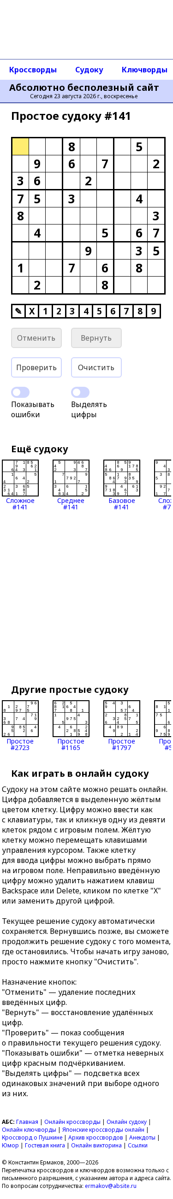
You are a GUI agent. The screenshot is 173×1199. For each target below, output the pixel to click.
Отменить (36, 338)
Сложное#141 (20, 503)
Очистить (96, 367)
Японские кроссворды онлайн (103, 1130)
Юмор (10, 1145)
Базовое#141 (121, 503)
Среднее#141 (70, 503)
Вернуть (96, 338)
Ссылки (138, 1145)
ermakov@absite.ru (111, 1186)
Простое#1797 (121, 744)
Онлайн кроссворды (72, 1122)
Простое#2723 (20, 744)
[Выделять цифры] (80, 392)
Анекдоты (142, 1137)
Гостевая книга (45, 1145)
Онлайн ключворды (29, 1130)
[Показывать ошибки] (20, 392)
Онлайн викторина (96, 1145)
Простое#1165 (70, 744)
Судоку (89, 70)
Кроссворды (33, 70)
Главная (27, 1122)
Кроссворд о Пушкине (32, 1137)
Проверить (36, 367)
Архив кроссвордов (95, 1137)
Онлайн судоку (127, 1122)
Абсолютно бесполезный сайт (84, 87)
